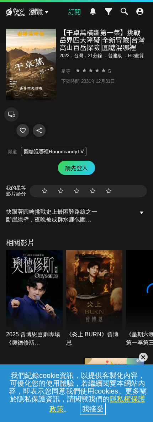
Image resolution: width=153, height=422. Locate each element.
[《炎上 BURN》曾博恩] (94, 298)
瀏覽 (36, 12)
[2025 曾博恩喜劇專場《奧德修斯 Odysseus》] (34, 298)
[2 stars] (61, 191)
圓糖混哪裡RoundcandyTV (54, 151)
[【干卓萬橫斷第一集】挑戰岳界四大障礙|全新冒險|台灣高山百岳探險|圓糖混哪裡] (22, 130)
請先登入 (76, 168)
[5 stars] (109, 191)
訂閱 (74, 11)
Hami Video (15, 12)
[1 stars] (45, 191)
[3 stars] (77, 191)
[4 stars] (93, 191)
